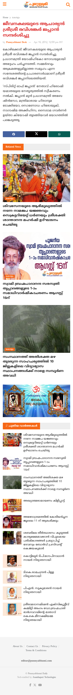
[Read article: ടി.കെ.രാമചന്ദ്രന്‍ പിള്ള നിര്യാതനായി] (12, 577)
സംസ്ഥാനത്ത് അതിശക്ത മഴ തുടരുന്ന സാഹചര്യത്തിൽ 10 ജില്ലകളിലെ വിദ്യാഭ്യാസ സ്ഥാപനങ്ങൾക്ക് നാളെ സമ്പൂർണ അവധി (33, 366)
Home (5, 17)
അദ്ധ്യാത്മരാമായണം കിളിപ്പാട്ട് (43, 501)
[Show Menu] (4, 4)
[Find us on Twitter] (34, 685)
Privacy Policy (49, 646)
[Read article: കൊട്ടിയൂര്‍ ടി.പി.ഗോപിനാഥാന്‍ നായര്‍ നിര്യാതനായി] (12, 561)
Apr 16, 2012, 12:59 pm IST (48, 42)
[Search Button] (68, 5)
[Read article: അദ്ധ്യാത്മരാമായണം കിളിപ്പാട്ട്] (12, 505)
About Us (17, 646)
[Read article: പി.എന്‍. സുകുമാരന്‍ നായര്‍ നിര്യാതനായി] (12, 593)
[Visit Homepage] (36, 4)
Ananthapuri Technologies (44, 677)
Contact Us (32, 646)
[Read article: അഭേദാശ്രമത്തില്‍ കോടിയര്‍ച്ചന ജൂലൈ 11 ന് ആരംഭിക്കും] (12, 521)
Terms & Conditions (36, 650)
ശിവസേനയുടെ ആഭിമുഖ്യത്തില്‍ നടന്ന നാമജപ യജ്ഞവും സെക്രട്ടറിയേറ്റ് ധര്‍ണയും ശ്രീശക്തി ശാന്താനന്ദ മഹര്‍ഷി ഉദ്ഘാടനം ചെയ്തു (34, 215)
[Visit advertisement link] (36, 401)
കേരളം (16, 17)
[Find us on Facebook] (30, 685)
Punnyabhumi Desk (16, 42)
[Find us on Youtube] (40, 685)
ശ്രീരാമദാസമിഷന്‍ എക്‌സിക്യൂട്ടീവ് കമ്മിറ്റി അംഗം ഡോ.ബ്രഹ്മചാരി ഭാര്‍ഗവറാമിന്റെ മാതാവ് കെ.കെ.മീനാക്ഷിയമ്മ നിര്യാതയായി (46, 612)
